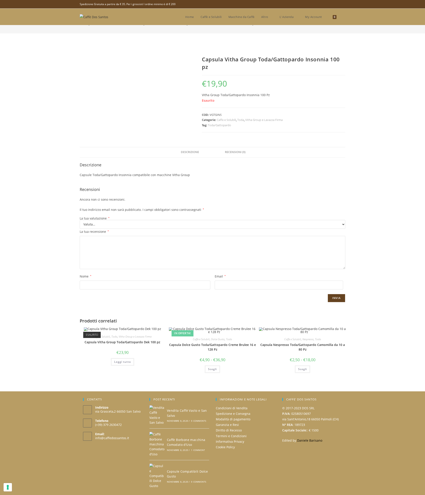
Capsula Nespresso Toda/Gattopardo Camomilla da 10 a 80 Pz (302, 347)
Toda (240, 120)
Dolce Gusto (218, 339)
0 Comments (198, 420)
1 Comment (198, 450)
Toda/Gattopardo (219, 125)
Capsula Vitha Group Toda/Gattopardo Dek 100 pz (122, 342)
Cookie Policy (225, 447)
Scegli (212, 369)
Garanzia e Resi (227, 425)
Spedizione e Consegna (233, 414)
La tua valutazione (95, 218)
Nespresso (308, 339)
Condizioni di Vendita (231, 408)
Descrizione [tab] (190, 152)
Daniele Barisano (309, 440)
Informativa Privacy (230, 441)
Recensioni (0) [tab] (235, 152)
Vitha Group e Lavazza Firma (264, 120)
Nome (85, 276)
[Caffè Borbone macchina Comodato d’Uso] (156, 444)
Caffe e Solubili (226, 120)
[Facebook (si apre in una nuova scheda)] (343, 4)
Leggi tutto (122, 362)
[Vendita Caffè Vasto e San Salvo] (156, 415)
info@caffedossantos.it (112, 438)
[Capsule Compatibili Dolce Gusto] (156, 476)
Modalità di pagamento (233, 419)
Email (220, 276)
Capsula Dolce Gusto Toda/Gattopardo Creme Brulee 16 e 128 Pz (212, 347)
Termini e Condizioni (231, 436)
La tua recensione (94, 231)
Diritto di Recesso (229, 430)
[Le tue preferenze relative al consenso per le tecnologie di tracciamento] (8, 487)
